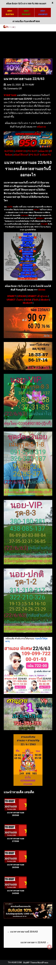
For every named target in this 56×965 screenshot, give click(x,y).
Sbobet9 (27, 303)
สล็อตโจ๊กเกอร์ (21, 154)
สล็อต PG (46, 154)
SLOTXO (8, 151)
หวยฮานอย (24, 215)
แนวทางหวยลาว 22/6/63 (35, 942)
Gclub (28, 299)
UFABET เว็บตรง (15, 299)
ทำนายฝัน (44, 224)
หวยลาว (36, 210)
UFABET (11, 296)
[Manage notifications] (49, 947)
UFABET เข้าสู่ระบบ (38, 296)
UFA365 (22, 296)
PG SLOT (32, 151)
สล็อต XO (43, 151)
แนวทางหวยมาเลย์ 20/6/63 (22, 931)
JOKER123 (20, 151)
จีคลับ (36, 299)
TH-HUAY (29, 84)
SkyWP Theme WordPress (35, 962)
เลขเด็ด (9, 207)
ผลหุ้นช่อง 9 (40, 218)
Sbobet (45, 299)
